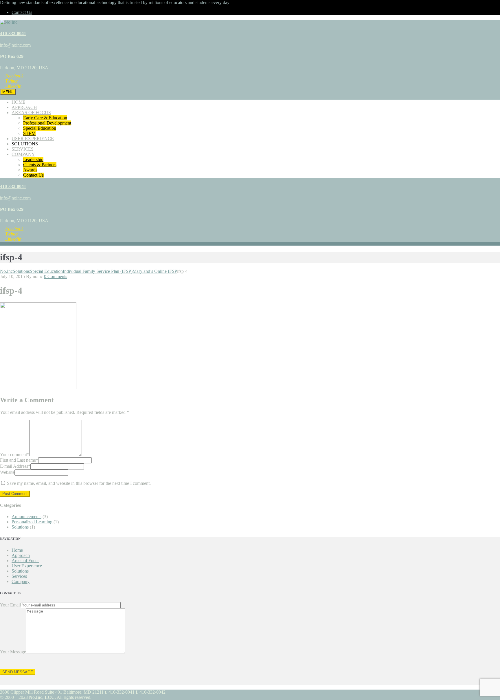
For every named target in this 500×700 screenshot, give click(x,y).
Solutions (21, 271)
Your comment (14, 454)
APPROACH (24, 107)
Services (19, 576)
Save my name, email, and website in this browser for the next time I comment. (79, 483)
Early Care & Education (45, 117)
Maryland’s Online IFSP (120, 271)
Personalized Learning (32, 521)
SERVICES (23, 149)
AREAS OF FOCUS (31, 112)
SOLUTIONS (25, 143)
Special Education (39, 128)
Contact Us (22, 12)
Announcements (26, 516)
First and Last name (19, 460)
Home (17, 550)
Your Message (13, 651)
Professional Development (47, 122)
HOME (18, 102)
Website (7, 472)
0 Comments (55, 276)
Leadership (33, 159)
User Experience (27, 565)
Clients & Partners (39, 164)
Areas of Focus (25, 560)
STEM (29, 133)
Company (21, 581)
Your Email (10, 604)
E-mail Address (15, 466)
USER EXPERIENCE (33, 138)
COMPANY (23, 154)
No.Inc (6, 271)
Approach (21, 555)
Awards (30, 169)
